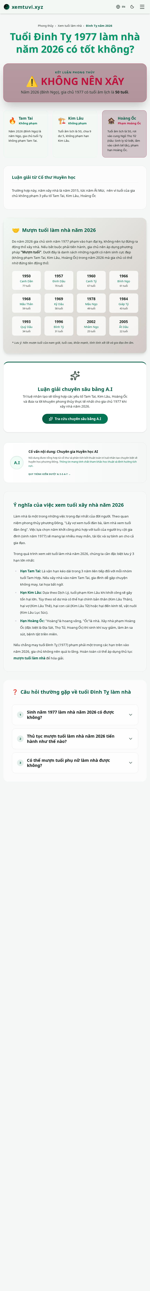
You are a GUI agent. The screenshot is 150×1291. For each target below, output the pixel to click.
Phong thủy (46, 26)
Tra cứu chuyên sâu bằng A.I (78, 419)
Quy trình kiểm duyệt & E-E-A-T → (50, 474)
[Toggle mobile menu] (142, 6)
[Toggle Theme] (132, 6)
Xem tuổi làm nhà (70, 26)
